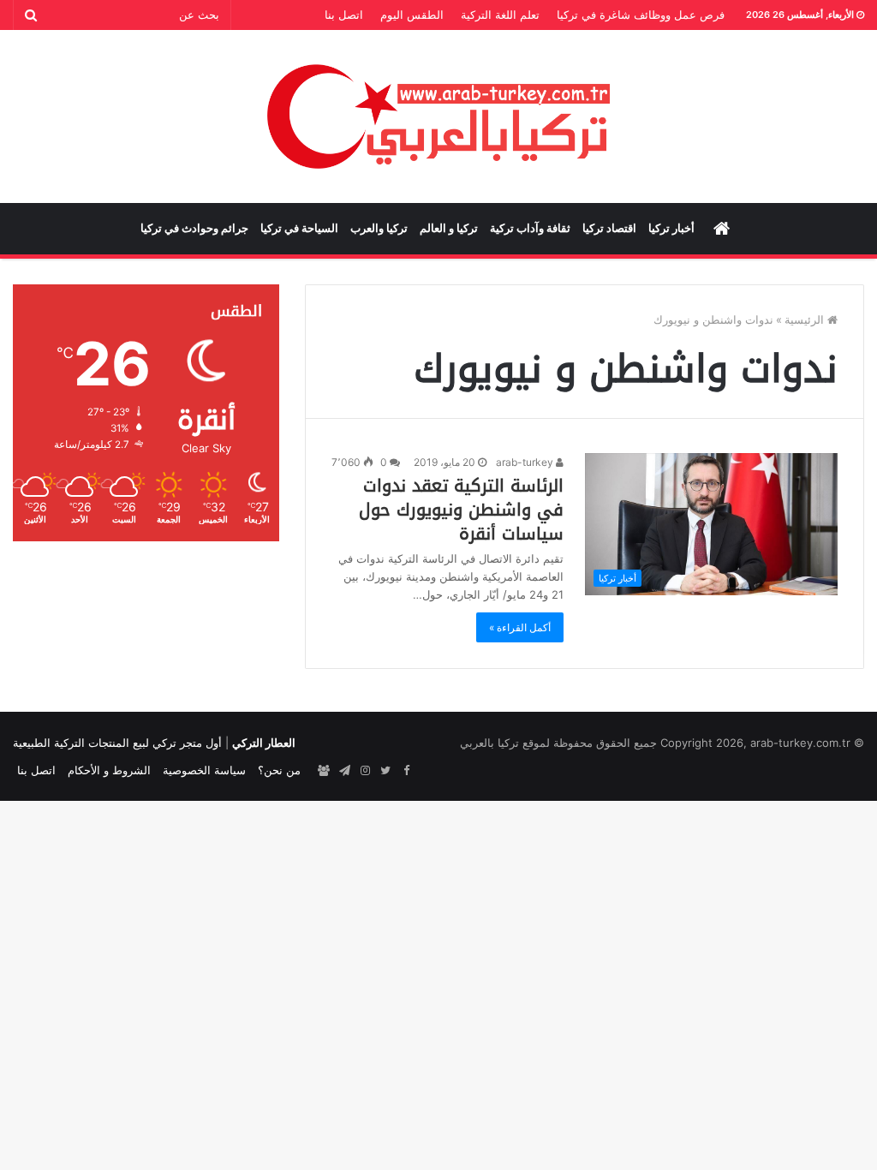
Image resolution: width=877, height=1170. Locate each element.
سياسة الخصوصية (204, 770)
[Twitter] (385, 771)
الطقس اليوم (412, 14)
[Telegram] (344, 771)
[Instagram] (365, 771)
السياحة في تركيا (299, 228)
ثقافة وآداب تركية (530, 228)
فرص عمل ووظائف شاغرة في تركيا (641, 14)
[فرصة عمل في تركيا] (323, 771)
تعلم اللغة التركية (500, 14)
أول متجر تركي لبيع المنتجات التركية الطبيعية (117, 742)
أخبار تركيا (671, 228)
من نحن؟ (279, 770)
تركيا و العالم (449, 228)
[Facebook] (406, 771)
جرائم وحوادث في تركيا (194, 228)
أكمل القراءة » (520, 627)
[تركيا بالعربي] (439, 116)
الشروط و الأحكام (109, 770)
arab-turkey (526, 462)
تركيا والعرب (379, 228)
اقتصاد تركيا (609, 228)
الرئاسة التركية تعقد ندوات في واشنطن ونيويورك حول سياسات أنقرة (461, 509)
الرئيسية (806, 319)
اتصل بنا (344, 14)
